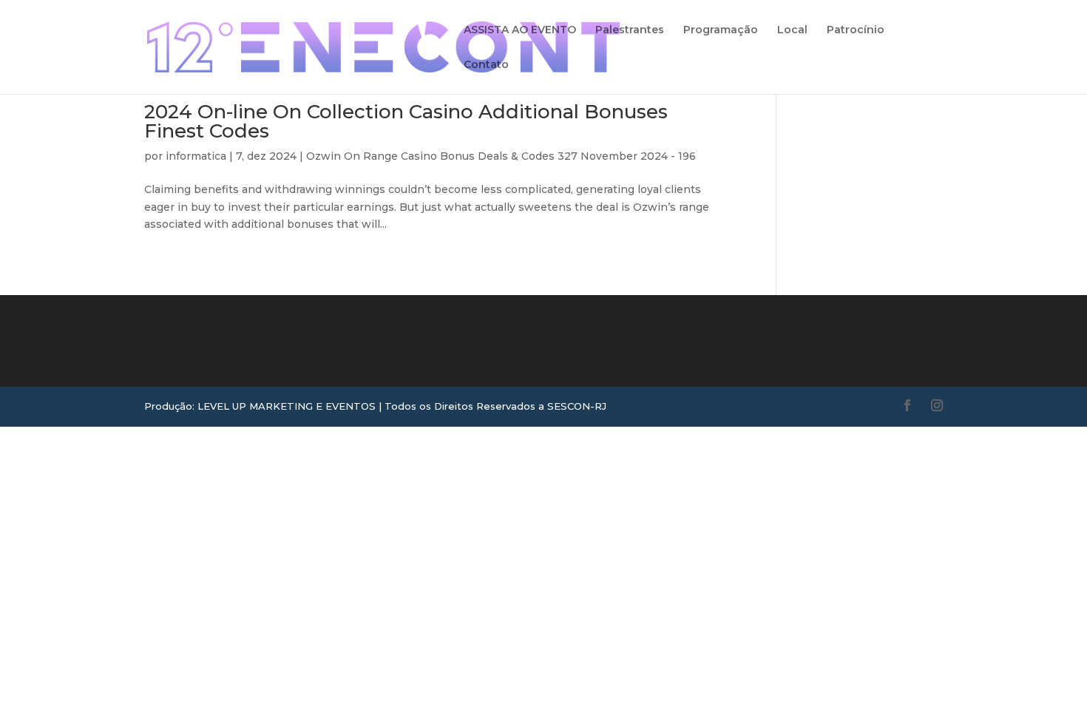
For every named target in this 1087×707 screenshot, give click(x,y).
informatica (196, 156)
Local (792, 30)
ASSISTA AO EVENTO (520, 30)
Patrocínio (855, 30)
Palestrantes (629, 30)
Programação (720, 30)
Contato (486, 65)
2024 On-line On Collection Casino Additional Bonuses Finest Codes (406, 121)
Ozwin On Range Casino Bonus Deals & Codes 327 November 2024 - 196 (501, 156)
